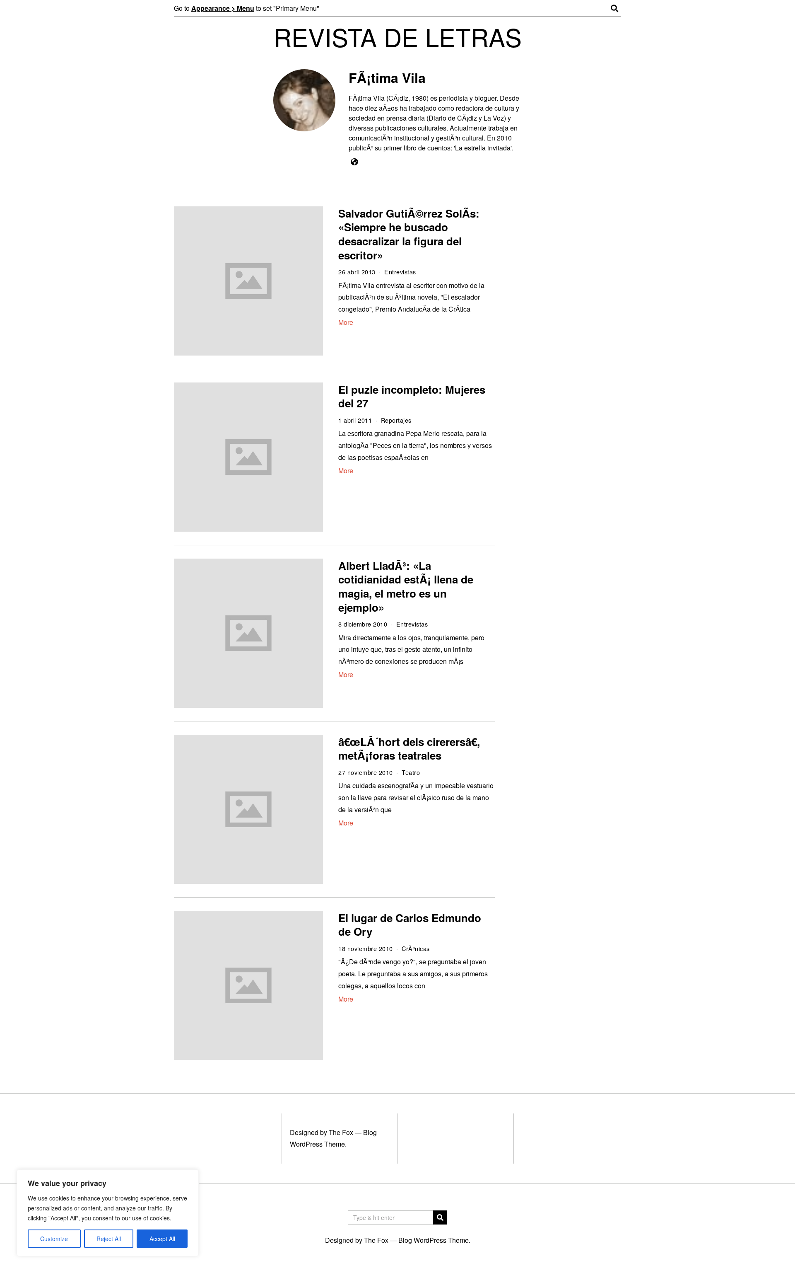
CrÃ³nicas (416, 948)
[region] (108, 1212)
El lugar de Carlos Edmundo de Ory (409, 924)
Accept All (162, 1238)
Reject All (108, 1238)
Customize (54, 1238)
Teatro (411, 772)
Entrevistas (400, 271)
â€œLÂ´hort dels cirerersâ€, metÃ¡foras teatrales (409, 748)
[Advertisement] (566, 334)
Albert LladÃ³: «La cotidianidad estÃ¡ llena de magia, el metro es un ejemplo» (405, 586)
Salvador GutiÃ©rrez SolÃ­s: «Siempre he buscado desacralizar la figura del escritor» (408, 234)
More (345, 322)
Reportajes (396, 420)
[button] (440, 1217)
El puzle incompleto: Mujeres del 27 (411, 396)
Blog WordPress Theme (433, 1240)
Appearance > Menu (222, 8)
